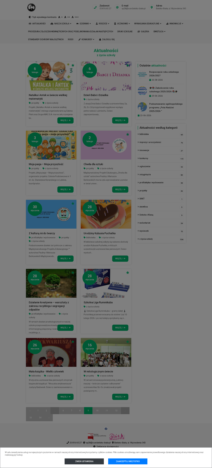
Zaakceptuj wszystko (128, 461)
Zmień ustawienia (84, 461)
